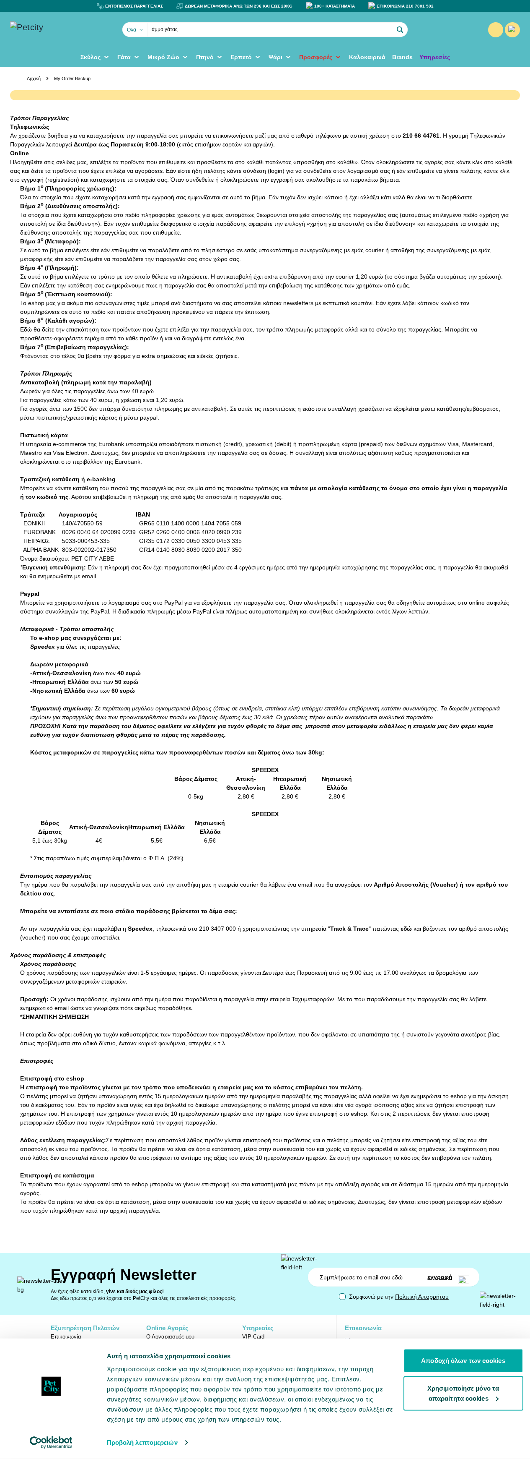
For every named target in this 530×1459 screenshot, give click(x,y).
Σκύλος (90, 57)
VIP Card (253, 1337)
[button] (400, 29)
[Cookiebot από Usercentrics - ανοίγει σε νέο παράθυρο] (51, 1442)
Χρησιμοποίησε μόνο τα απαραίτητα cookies (463, 1393)
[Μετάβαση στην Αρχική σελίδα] (52, 29)
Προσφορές (315, 57)
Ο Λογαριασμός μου (170, 1337)
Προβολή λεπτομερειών (142, 1442)
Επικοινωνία (66, 1337)
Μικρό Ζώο (163, 57)
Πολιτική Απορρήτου (422, 1296)
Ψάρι (275, 57)
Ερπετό (241, 57)
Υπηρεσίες (434, 57)
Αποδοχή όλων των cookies (463, 1360)
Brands (402, 57)
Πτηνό (205, 57)
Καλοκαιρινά (367, 57)
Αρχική (34, 78)
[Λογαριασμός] (495, 29)
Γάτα (124, 57)
